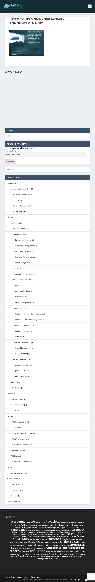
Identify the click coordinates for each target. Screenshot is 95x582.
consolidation (38, 530)
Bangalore (17, 490)
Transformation (17, 405)
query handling (39, 548)
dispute (41, 534)
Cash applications (72, 527)
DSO (46, 534)
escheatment (64, 534)
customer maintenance (49, 532)
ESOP (70, 534)
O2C (39, 541)
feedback (24, 536)
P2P (35, 545)
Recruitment (16, 484)
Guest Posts (15, 382)
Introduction (16, 388)
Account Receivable (20, 280)
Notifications (12, 479)
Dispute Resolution (23, 342)
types (70, 556)
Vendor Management (23, 274)
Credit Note (20, 308)
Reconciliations (21, 376)
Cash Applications (22, 291)
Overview (16, 427)
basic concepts (66, 525)
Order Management (23, 348)
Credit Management (23, 302)
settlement (13, 554)
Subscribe (10, 161)
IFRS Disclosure (16, 456)
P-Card (29, 545)
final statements (49, 536)
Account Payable (19, 229)
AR (23, 524)
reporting (49, 551)
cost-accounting (50, 530)
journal (70, 539)
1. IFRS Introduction (18, 422)
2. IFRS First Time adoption (21, 433)
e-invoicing (51, 534)
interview (44, 539)
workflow (53, 558)
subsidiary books (68, 554)
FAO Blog (35, 577)
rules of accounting (77, 551)
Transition (15, 410)
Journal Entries (21, 371)
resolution (57, 551)
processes (78, 545)
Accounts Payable (44, 521)
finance (59, 536)
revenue (64, 551)
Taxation (82, 554)
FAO (8, 217)
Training (14, 496)
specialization (44, 554)
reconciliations (61, 548)
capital (63, 528)
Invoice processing (22, 251)
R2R (48, 548)
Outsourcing (21, 545)
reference (37, 550)
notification (30, 542)
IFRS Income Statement (20, 462)
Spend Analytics (21, 263)
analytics (81, 522)
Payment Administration (25, 257)
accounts (29, 522)
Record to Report (20, 359)
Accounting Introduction (20, 189)
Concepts (16, 200)
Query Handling (21, 354)
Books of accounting (21, 194)
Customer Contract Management (28, 319)
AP (12, 525)
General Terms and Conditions (48, 580)
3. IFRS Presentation (19, 439)
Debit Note (19, 337)
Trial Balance (18, 211)
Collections (19, 297)
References (11, 501)
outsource (13, 545)
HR (26, 539)
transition (36, 556)
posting (61, 545)
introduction (55, 538)
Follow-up (72, 536)
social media (36, 554)
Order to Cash (70, 541)
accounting (18, 521)
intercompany (34, 539)
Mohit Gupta (17, 577)
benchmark (78, 525)
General (10, 393)
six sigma (26, 554)
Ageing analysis (71, 522)
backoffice (28, 525)
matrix (22, 542)
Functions (14, 223)
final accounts (35, 536)
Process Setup (16, 399)
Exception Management (25, 246)
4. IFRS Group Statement (20, 445)
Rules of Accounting (21, 206)
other (84, 542)
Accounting (11, 183)
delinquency (34, 534)
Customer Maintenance (24, 325)
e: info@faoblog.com (30, 580)
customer (78, 529)
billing (24, 527)
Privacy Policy (64, 580)
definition (25, 534)
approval (17, 525)
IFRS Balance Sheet (18, 450)
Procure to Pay (18, 548)
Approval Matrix (21, 234)
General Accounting (23, 365)
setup (19, 554)
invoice (65, 539)
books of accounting (44, 528)
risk (68, 551)
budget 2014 (55, 528)
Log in (9, 136)
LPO (8, 467)
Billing (17, 285)
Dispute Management (24, 240)
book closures (32, 528)
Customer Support (22, 331)
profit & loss (29, 548)
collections (18, 530)
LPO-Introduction (18, 473)
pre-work (67, 545)
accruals (60, 522)
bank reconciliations (50, 525)
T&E (76, 554)
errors (57, 534)
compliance (29, 530)
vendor (75, 556)
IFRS (8, 416)
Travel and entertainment (48, 556)
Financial (65, 536)
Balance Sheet (36, 525)
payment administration (48, 545)
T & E (17, 268)
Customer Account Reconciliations (29, 314)
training (14, 556)
